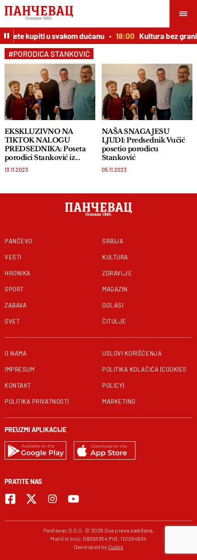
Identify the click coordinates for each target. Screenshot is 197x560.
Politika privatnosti (37, 401)
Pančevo (19, 241)
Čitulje (114, 321)
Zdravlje (117, 273)
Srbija (112, 241)
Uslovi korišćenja (132, 353)
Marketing (119, 401)
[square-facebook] (10, 499)
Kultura (115, 257)
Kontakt (18, 385)
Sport (14, 289)
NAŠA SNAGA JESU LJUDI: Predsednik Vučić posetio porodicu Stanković (143, 144)
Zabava (16, 305)
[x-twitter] (31, 499)
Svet (12, 321)
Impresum (19, 369)
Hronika (18, 273)
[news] (50, 92)
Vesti (13, 257)
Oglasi (112, 305)
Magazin (115, 289)
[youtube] (73, 499)
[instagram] (52, 499)
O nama (16, 353)
